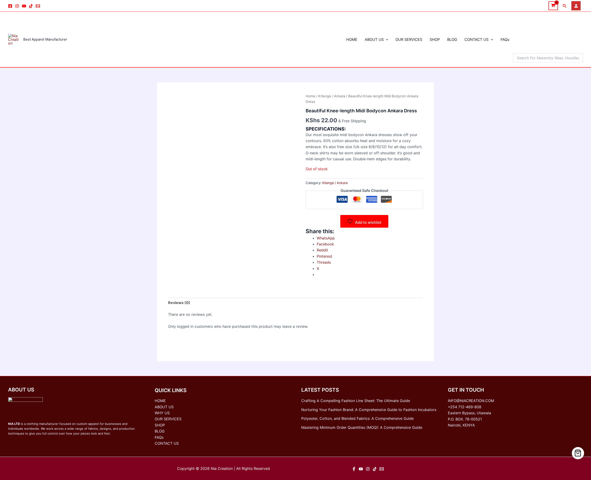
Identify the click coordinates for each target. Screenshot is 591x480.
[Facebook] (10, 6)
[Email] (38, 6)
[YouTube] (361, 469)
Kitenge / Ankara (331, 96)
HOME (351, 39)
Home (310, 96)
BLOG (452, 39)
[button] (565, 6)
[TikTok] (31, 6)
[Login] (576, 5)
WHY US (162, 413)
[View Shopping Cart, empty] (553, 5)
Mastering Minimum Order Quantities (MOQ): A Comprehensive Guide (361, 427)
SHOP (435, 39)
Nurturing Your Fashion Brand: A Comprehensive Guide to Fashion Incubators (368, 409)
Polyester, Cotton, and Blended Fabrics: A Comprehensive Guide (357, 418)
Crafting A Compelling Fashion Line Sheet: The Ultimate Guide (355, 400)
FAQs (505, 39)
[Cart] (578, 453)
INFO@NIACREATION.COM (471, 400)
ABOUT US (374, 39)
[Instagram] (17, 6)
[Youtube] (24, 6)
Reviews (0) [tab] (179, 302)
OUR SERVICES (408, 39)
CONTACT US (476, 39)
